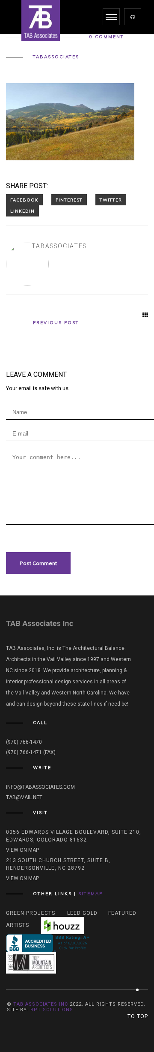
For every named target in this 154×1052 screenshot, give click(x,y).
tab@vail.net (24, 797)
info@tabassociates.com (40, 787)
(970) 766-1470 (24, 742)
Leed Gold (82, 913)
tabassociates (56, 57)
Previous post (56, 322)
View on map (22, 850)
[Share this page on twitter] (110, 199)
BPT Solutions (51, 1010)
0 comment (106, 36)
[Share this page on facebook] (24, 199)
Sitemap (90, 893)
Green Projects (30, 913)
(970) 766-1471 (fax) (31, 752)
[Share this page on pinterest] (69, 199)
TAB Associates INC (40, 1004)
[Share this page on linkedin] (22, 210)
